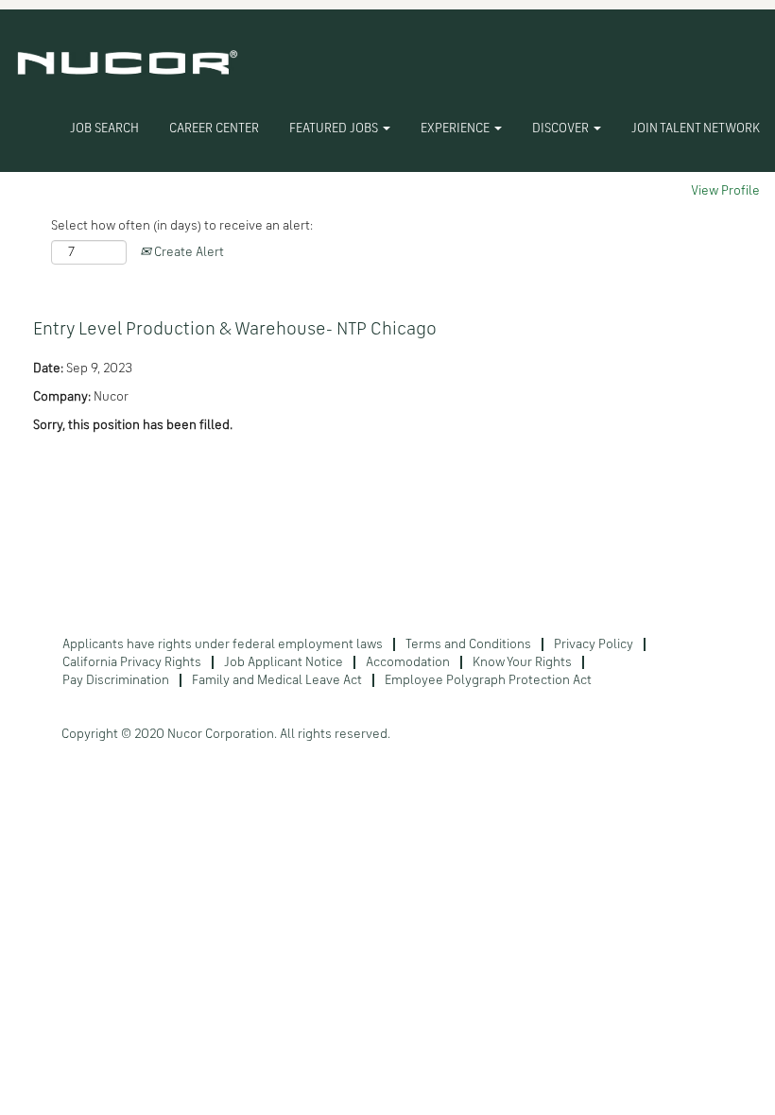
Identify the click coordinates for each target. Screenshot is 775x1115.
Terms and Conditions (468, 644)
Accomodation (408, 662)
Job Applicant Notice (283, 662)
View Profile (725, 190)
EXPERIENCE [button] (456, 128)
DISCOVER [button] (562, 128)
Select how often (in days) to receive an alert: (182, 225)
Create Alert (187, 252)
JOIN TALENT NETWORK (695, 128)
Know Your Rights (522, 662)
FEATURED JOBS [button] (335, 128)
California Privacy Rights (131, 662)
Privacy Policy (593, 644)
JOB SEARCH (104, 128)
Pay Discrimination (115, 680)
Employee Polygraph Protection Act (488, 680)
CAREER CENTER (214, 128)
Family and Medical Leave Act (277, 680)
